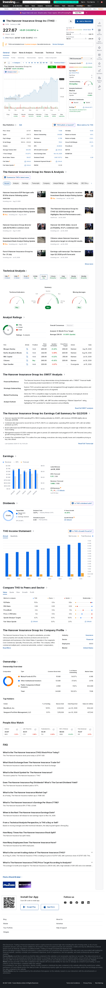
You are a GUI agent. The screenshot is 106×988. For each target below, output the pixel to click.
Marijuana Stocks (57, 9)
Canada (14, 9)
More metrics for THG (85, 125)
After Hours (21, 9)
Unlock (35, 621)
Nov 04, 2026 (58, 153)
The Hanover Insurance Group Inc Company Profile (33, 630)
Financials (39, 53)
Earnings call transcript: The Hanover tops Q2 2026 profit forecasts (66, 252)
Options (40, 58)
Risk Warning (99, 983)
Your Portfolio (8, 928)
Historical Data (31, 58)
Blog (4, 919)
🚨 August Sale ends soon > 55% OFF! (66, 2)
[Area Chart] (9, 63)
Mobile (5, 923)
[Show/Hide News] (51, 63)
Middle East (80, 9)
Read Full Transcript (85, 443)
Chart (14, 53)
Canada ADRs (46, 9)
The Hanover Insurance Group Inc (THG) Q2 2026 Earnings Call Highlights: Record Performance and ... (66, 211)
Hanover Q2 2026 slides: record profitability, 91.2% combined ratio (65, 226)
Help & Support (61, 928)
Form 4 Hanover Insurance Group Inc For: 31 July (18, 252)
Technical (50, 53)
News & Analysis (26, 53)
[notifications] (98, 2)
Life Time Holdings (29, 729)
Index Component (51, 58)
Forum (58, 53)
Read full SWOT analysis (84, 408)
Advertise (59, 923)
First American (82, 729)
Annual (5, 536)
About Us (59, 919)
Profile (13, 58)
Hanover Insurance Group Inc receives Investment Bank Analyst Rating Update (67, 193)
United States (88, 648)
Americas (66, 9)
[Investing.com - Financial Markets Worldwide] (11, 2)
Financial (89, 639)
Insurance (89, 635)
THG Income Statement (17, 531)
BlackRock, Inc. (9, 708)
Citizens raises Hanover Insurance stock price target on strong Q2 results (66, 239)
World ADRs (37, 9)
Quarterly (13, 536)
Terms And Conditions (73, 983)
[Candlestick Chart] (5, 63)
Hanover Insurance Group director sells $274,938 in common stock (17, 226)
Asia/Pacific (88, 9)
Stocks (6, 9)
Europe (73, 9)
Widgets (6, 932)
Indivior (7, 729)
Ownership (21, 58)
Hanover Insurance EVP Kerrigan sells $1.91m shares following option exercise (18, 195)
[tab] (7, 277)
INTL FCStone (64, 729)
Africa (94, 9)
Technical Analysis (14, 270)
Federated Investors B (48, 729)
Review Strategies (58, 44)
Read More (7, 648)
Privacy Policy (87, 983)
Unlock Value (87, 29)
